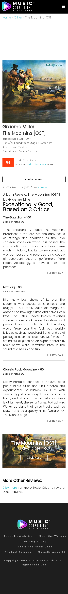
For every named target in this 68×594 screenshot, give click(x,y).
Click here (9, 488)
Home (6, 17)
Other (18, 17)
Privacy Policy (35, 541)
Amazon (42, 187)
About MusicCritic (18, 536)
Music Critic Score (36, 164)
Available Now (34, 179)
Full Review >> (56, 273)
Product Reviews (18, 552)
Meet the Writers (52, 536)
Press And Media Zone (35, 546)
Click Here (34, 457)
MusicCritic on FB (52, 552)
